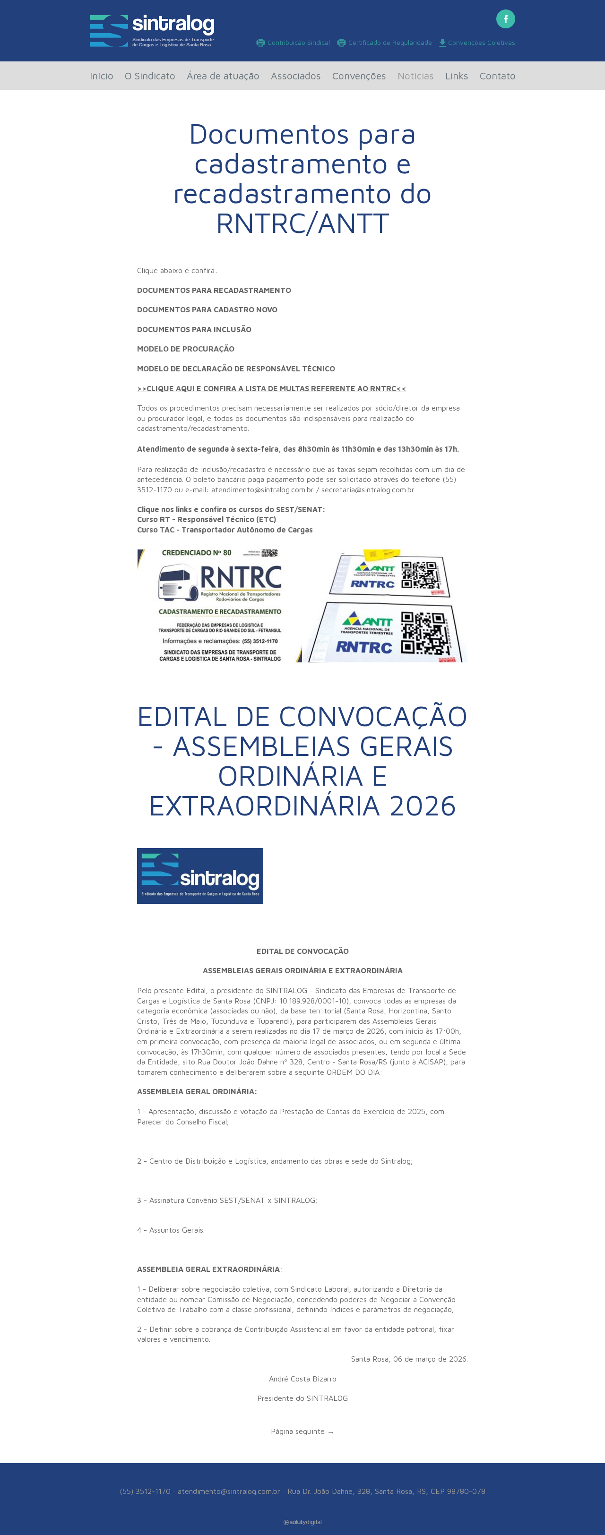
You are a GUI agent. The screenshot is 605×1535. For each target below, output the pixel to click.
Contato (498, 75)
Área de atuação (223, 75)
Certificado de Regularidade (390, 42)
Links (456, 75)
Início (101, 75)
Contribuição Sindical (299, 42)
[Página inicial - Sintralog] (152, 31)
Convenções (359, 75)
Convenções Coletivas (481, 42)
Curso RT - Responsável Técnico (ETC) (206, 519)
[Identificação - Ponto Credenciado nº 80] (220, 605)
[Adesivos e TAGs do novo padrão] (385, 605)
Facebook (505, 18)
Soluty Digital (302, 1522)
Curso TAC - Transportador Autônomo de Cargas (225, 529)
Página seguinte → (303, 1431)
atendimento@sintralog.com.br (229, 1491)
